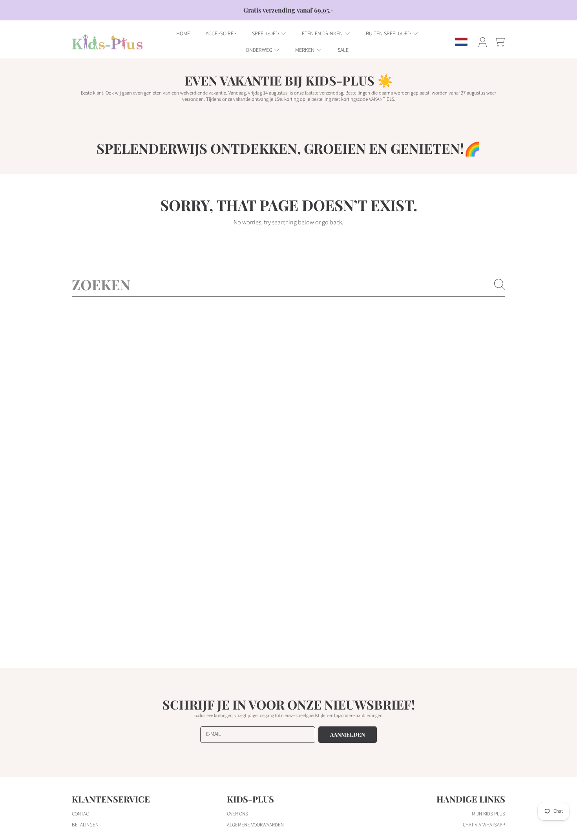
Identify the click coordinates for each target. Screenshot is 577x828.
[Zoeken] (499, 284)
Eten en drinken (323, 34)
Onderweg (259, 50)
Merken (305, 50)
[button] (499, 42)
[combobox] (288, 284)
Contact (81, 813)
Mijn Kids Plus (488, 813)
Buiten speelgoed (389, 34)
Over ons (237, 813)
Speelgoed (266, 34)
